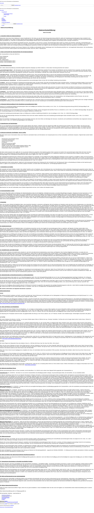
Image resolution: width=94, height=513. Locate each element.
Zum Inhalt (2, 3)
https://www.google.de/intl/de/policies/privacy (11, 338)
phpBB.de (12, 505)
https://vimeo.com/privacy (30, 364)
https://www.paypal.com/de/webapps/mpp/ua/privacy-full (12, 303)
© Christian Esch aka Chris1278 (12, 502)
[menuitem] (8, 13)
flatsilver (5, 501)
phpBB (5, 503)
